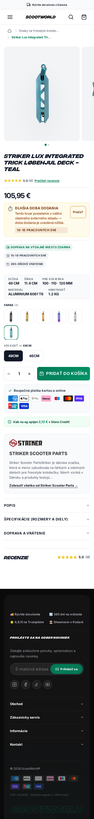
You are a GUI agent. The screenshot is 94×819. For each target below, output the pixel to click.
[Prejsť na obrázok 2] (48, 145)
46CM (34, 356)
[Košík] (84, 17)
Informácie (19, 731)
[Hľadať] (71, 17)
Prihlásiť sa (69, 669)
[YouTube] (47, 684)
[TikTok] (36, 684)
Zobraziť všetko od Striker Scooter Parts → (43, 485)
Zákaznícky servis (25, 717)
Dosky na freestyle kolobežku (39, 31)
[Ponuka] (10, 17)
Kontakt (16, 744)
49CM (13, 356)
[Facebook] (25, 684)
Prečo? (78, 212)
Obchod (16, 704)
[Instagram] (14, 684)
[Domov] (9, 30)
